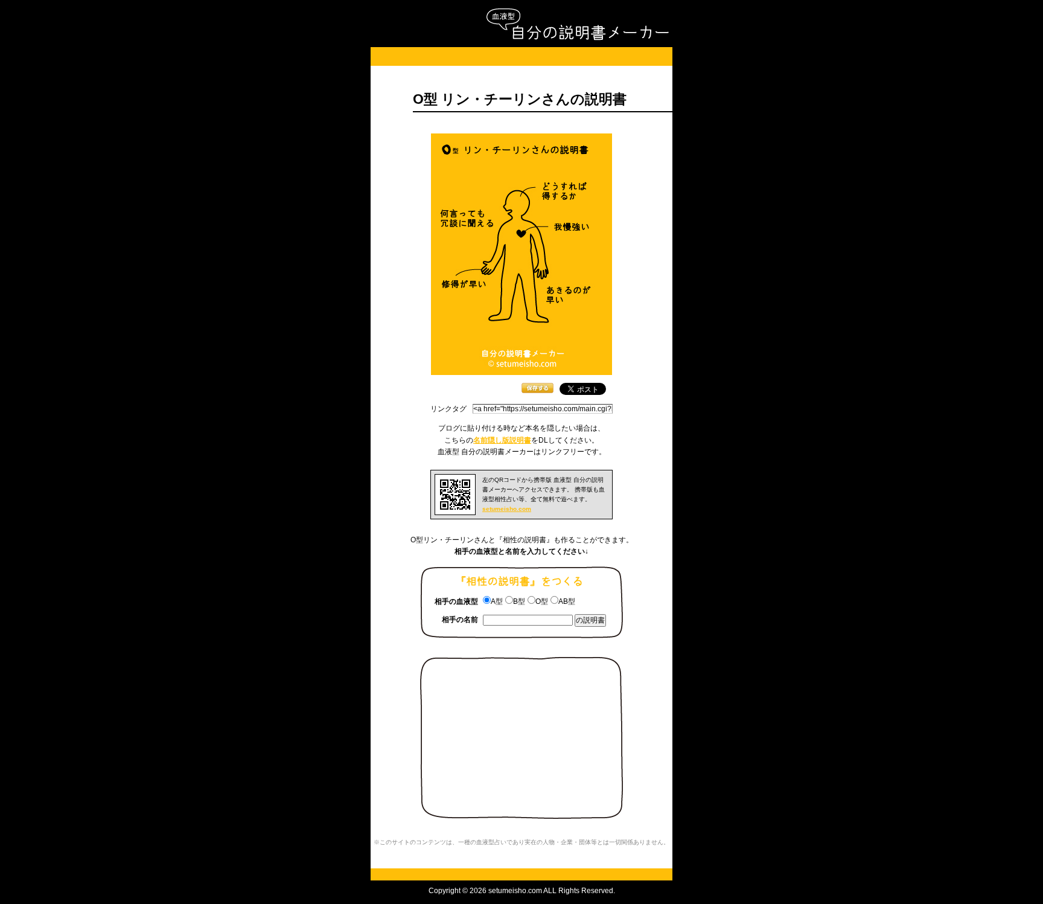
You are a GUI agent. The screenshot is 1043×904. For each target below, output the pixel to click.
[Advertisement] (521, 56)
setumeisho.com (506, 508)
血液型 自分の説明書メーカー (577, 24)
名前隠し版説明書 (502, 440)
